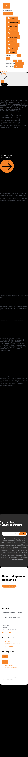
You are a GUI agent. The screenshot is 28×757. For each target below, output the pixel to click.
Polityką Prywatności (19, 539)
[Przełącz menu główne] (4, 84)
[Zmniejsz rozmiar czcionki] (15, 61)
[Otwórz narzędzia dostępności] (6, 6)
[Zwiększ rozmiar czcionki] (20, 61)
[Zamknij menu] (5, 662)
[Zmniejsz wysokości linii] (17, 63)
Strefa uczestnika (10, 586)
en (5, 77)
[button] (2, 81)
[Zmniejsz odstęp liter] (16, 66)
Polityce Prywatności (17, 559)
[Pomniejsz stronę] (19, 55)
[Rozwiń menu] (5, 656)
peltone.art (10, 679)
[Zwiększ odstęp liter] (21, 66)
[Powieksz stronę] (8, 58)
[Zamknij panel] (10, 14)
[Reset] (5, 14)
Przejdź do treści (4, 71)
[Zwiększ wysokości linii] (22, 63)
